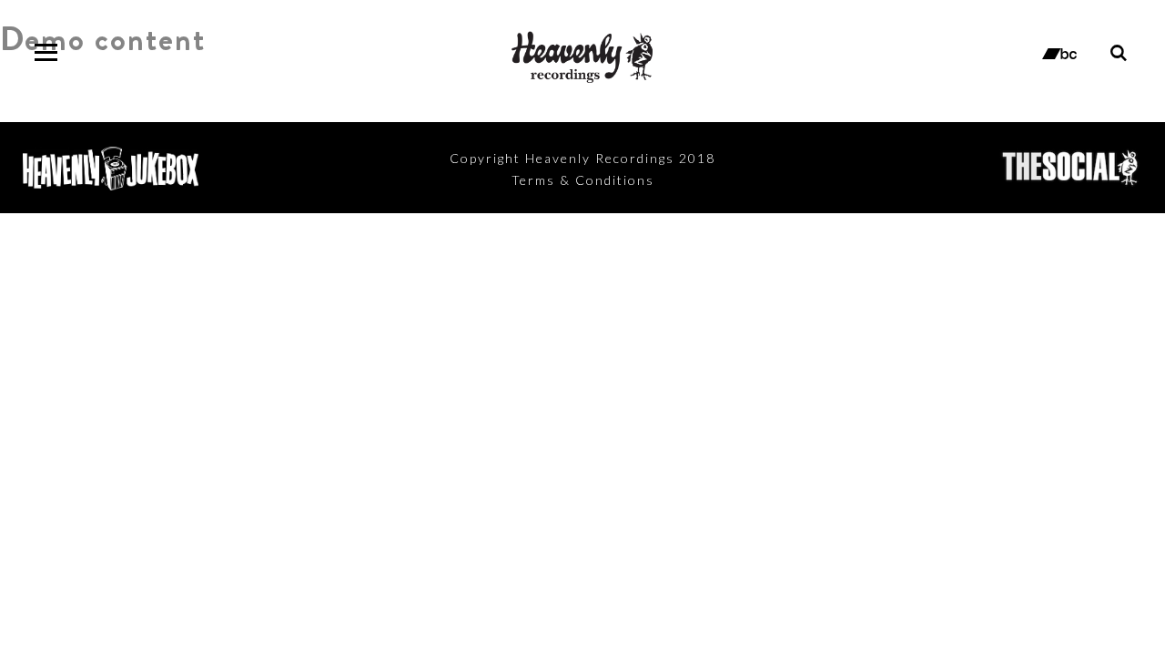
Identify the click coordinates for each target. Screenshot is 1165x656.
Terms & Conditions (583, 180)
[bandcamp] (1060, 52)
